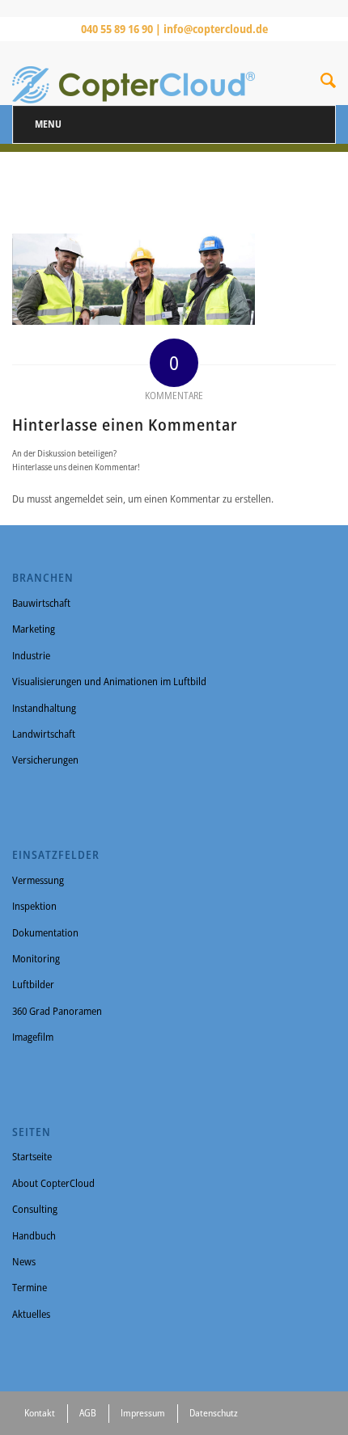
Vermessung (38, 880)
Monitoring (36, 958)
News (24, 1261)
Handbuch (34, 1235)
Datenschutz (213, 1413)
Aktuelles (31, 1314)
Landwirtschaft (43, 733)
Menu (48, 124)
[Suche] (328, 83)
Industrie (31, 655)
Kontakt (39, 1413)
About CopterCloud (53, 1183)
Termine (29, 1287)
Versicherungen (45, 759)
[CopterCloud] (141, 72)
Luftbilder (33, 984)
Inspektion (34, 905)
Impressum (143, 1413)
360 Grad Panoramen (57, 1011)
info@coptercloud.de (215, 28)
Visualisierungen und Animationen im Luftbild (109, 681)
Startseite (32, 1156)
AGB (87, 1413)
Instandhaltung (44, 708)
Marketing (33, 628)
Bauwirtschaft (41, 602)
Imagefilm (32, 1036)
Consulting (34, 1208)
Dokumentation (45, 932)
